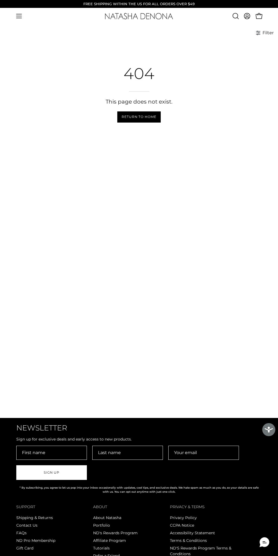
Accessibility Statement (192, 533)
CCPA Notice (182, 525)
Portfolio (101, 525)
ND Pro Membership (35, 540)
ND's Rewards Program (115, 533)
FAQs (21, 533)
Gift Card (24, 548)
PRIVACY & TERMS (187, 507)
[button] (235, 16)
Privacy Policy (183, 518)
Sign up (51, 472)
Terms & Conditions (188, 540)
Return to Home (139, 117)
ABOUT (100, 507)
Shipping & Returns (34, 518)
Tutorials (101, 548)
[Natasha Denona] (139, 16)
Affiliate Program (109, 540)
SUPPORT (25, 507)
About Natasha (107, 518)
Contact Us (26, 525)
